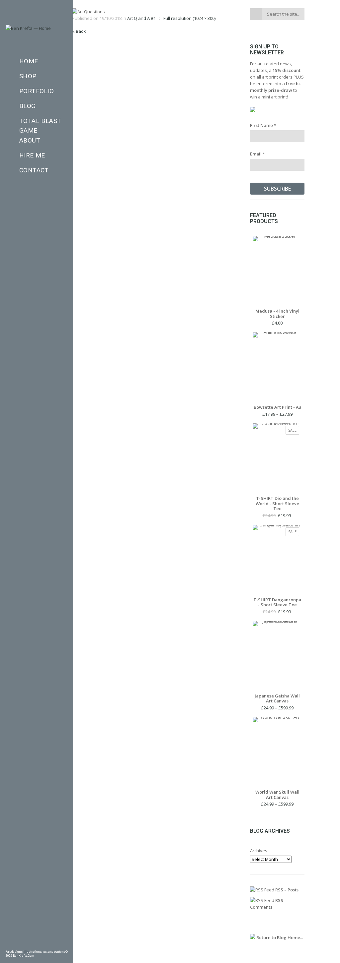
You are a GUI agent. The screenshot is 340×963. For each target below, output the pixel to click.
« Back (79, 31)
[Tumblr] (27, 944)
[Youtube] (55, 944)
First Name (263, 125)
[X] (46, 944)
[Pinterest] (17, 944)
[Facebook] (8, 944)
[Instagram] (36, 944)
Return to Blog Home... (279, 937)
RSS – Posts (286, 890)
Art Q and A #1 (141, 18)
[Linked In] (65, 944)
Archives (258, 851)
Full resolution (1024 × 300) (189, 18)
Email (257, 154)
